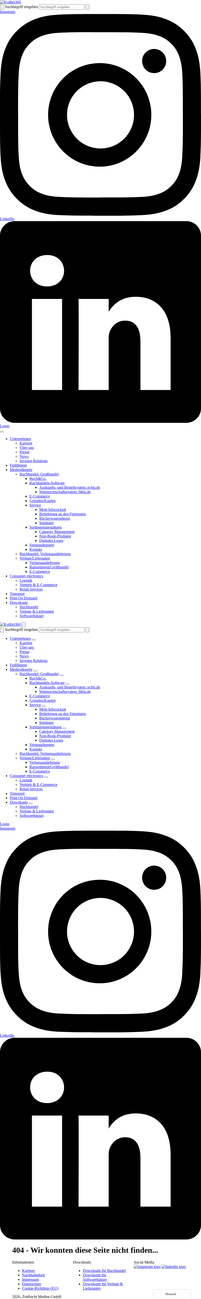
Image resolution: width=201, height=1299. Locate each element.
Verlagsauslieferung (44, 563)
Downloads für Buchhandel (104, 1270)
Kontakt (35, 549)
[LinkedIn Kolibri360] (174, 1267)
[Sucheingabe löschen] (87, 7)
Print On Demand (23, 598)
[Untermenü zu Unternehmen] (34, 640)
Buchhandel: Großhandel (39, 474)
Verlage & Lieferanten (37, 611)
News (24, 456)
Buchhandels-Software (47, 483)
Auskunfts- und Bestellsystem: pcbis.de (69, 487)
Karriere (26, 443)
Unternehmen (20, 439)
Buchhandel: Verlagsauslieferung (45, 554)
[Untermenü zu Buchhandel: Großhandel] (61, 675)
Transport (17, 594)
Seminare (46, 523)
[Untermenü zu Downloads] (31, 803)
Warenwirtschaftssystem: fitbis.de (65, 492)
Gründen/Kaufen (42, 501)
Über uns (27, 447)
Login (4, 426)
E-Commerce (39, 496)
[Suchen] (2, 7)
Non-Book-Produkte (55, 536)
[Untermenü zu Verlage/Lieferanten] (53, 759)
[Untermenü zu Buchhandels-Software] (68, 684)
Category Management (57, 532)
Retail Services (31, 589)
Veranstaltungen (41, 545)
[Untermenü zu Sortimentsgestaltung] (64, 728)
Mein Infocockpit (52, 509)
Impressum (30, 1279)
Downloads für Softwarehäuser (95, 1277)
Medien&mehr (21, 470)
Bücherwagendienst (54, 518)
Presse (24, 452)
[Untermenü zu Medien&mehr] (35, 671)
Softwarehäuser (32, 616)
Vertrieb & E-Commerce (38, 585)
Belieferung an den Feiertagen (62, 514)
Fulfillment (18, 465)
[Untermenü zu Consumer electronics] (46, 777)
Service (35, 505)
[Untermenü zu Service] (44, 706)
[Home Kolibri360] (10, 2)
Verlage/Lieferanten (35, 558)
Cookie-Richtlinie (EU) (40, 1288)
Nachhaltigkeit (33, 1275)
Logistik (26, 580)
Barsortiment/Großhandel (49, 567)
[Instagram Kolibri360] (147, 1267)
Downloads (19, 602)
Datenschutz (31, 1284)
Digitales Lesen (51, 540)
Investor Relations (34, 461)
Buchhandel (29, 607)
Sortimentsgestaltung (45, 527)
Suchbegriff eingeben (21, 7)
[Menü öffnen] (2, 431)
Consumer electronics (26, 576)
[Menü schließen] (24, 624)
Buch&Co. (37, 478)
